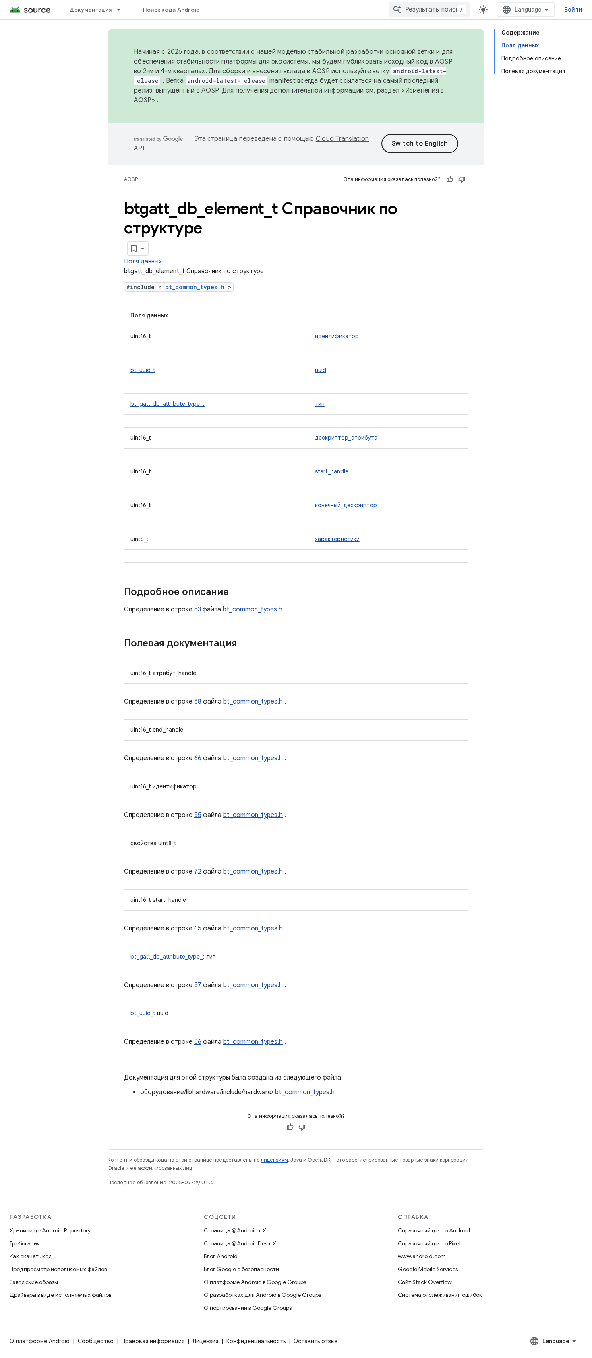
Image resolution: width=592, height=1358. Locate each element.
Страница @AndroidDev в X (240, 1243)
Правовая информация (153, 1341)
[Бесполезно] (462, 179)
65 (197, 928)
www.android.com (422, 1256)
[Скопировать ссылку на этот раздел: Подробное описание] (237, 592)
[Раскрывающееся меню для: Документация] (122, 9)
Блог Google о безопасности (241, 1269)
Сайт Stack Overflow (425, 1282)
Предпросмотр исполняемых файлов (58, 1269)
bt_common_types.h (194, 287)
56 (197, 1042)
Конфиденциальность (256, 1341)
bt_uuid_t (142, 370)
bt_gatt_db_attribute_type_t (167, 403)
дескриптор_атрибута (346, 437)
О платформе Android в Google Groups (255, 1282)
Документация (91, 9)
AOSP (131, 179)
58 (197, 702)
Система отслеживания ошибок (440, 1294)
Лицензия (205, 1341)
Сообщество (96, 1341)
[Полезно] (450, 179)
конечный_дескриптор (346, 505)
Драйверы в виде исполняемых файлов (60, 1294)
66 (197, 758)
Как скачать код (31, 1256)
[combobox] (429, 9)
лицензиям (274, 1159)
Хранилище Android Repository (50, 1230)
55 (197, 815)
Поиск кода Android (171, 9)
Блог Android (221, 1256)
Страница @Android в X (235, 1230)
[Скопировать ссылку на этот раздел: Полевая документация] (245, 644)
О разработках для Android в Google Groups (262, 1294)
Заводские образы (34, 1282)
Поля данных (143, 261)
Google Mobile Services (428, 1269)
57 (197, 985)
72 (197, 872)
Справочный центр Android (434, 1230)
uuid (320, 370)
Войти (573, 9)
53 (197, 609)
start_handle (331, 471)
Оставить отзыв (316, 1341)
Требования (25, 1243)
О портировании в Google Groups (248, 1307)
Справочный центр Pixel (429, 1243)
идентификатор (337, 336)
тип (320, 403)
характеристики (337, 539)
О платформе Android (40, 1341)
